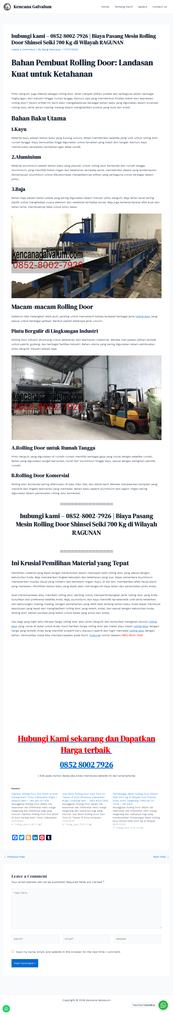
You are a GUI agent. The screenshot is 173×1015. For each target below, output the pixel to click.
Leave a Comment (23, 49)
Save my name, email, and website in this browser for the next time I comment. (68, 951)
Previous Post (14, 856)
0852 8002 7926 (86, 764)
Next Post (161, 856)
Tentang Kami (124, 6)
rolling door (142, 316)
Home (105, 6)
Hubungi (95, 635)
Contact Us (160, 6)
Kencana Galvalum (33, 7)
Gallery (142, 6)
